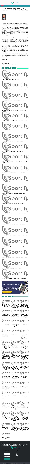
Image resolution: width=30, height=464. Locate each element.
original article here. (21, 64)
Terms (21, 463)
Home (16, 453)
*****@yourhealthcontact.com (6, 61)
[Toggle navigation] (2, 5)
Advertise (17, 455)
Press (16, 454)
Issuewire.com (15, 23)
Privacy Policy (25, 463)
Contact (17, 456)
